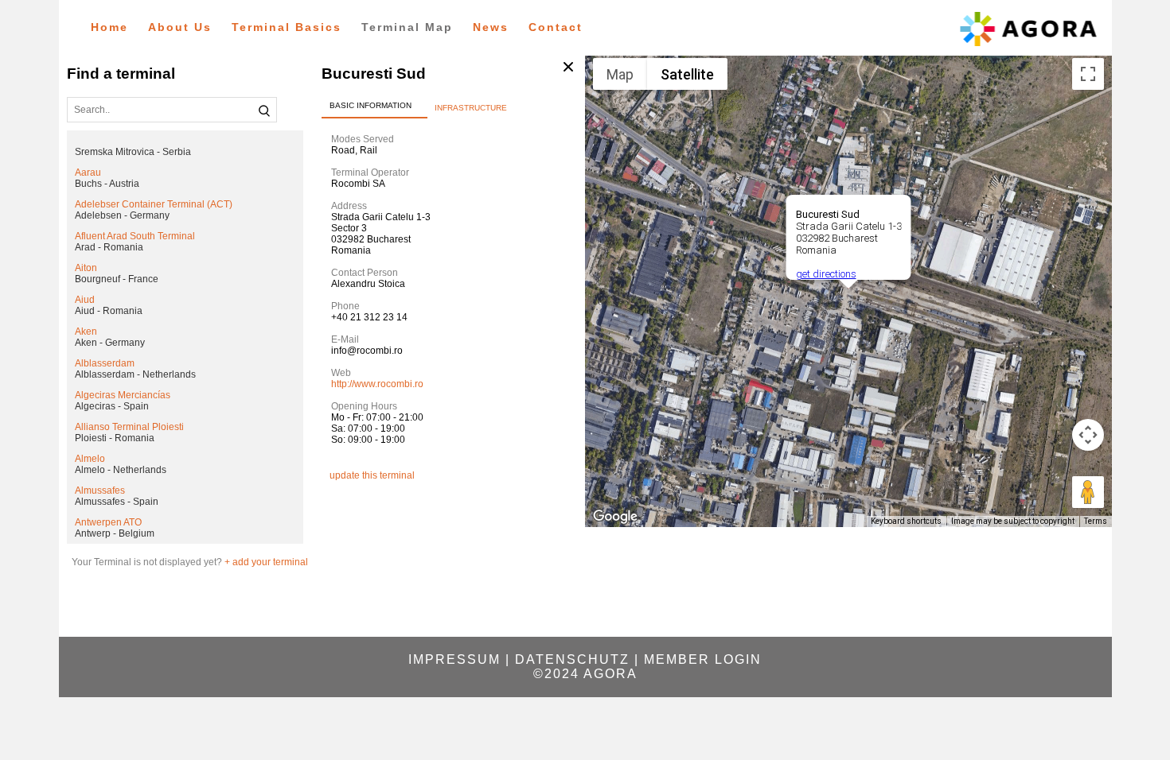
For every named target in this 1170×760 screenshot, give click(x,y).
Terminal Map (407, 27)
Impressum (454, 659)
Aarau (88, 172)
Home (109, 27)
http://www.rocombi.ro (377, 384)
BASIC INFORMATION (370, 105)
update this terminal (372, 475)
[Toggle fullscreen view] (1088, 74)
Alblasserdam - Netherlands (135, 374)
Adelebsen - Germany (122, 215)
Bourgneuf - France (116, 279)
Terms (1095, 521)
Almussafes (100, 490)
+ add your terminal (266, 562)
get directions (825, 274)
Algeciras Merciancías (122, 395)
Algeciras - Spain (112, 406)
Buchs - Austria (107, 183)
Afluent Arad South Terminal (135, 236)
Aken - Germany (110, 342)
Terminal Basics (286, 27)
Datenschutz (572, 659)
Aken (86, 331)
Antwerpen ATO (108, 522)
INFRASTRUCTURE (471, 107)
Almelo (90, 458)
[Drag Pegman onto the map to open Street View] (1088, 492)
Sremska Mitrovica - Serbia (133, 151)
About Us (180, 27)
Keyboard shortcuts (906, 521)
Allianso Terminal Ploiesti (129, 426)
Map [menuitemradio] (620, 74)
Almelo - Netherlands (120, 469)
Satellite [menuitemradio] (687, 74)
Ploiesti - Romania (114, 438)
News (491, 27)
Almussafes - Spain (116, 501)
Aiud (85, 299)
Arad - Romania (109, 247)
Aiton (86, 267)
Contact (555, 27)
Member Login (703, 659)
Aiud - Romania (108, 310)
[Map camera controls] (1088, 435)
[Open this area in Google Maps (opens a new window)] (615, 516)
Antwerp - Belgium (114, 533)
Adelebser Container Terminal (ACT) (153, 204)
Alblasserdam (105, 363)
